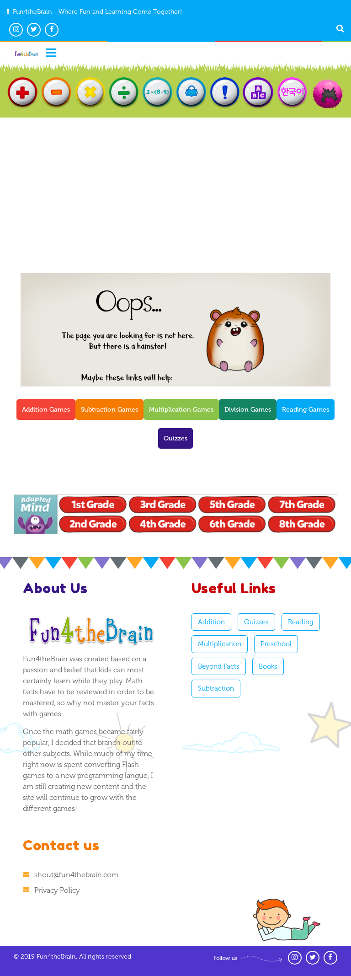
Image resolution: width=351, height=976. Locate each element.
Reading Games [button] (305, 409)
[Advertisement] (175, 186)
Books (268, 666)
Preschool (276, 644)
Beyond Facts (218, 666)
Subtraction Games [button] (109, 409)
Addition (211, 622)
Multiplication (219, 644)
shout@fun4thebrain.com (76, 874)
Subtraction (216, 688)
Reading (301, 622)
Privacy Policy (57, 890)
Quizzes (256, 622)
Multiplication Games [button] (181, 409)
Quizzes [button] (175, 438)
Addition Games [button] (46, 409)
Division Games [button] (247, 409)
